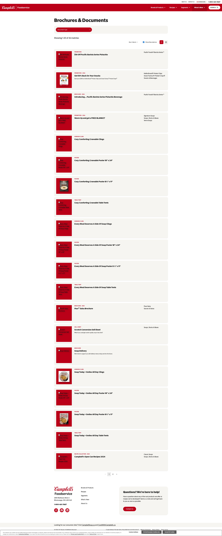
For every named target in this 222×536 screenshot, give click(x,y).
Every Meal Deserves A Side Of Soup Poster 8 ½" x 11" (97, 266)
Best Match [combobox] (132, 42)
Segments (184, 7)
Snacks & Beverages (150, 78)
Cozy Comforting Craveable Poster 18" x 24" (93, 160)
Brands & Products (157, 7)
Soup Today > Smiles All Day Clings (89, 372)
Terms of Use (92, 534)
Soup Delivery (80, 351)
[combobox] (74, 29)
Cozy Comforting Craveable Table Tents (91, 203)
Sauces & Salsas (149, 309)
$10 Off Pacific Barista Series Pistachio (91, 54)
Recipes (172, 7)
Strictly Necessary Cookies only (151, 532)
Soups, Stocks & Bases (151, 118)
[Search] (214, 7)
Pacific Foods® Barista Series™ (154, 52)
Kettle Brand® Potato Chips (153, 73)
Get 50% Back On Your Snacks (87, 76)
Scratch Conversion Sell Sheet (87, 330)
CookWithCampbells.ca (107, 525)
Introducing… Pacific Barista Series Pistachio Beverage (98, 97)
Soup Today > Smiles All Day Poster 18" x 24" (93, 393)
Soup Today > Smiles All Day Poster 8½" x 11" (93, 414)
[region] (111, 533)
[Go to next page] (117, 474)
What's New (198, 7)
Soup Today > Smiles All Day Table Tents (91, 435)
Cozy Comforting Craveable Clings (89, 139)
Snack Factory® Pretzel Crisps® (154, 76)
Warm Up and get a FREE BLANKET (89, 118)
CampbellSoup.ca (88, 525)
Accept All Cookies (169, 532)
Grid (166, 42)
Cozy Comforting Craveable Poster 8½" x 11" (93, 181)
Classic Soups (148, 454)
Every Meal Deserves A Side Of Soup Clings (93, 224)
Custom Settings (133, 532)
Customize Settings (24, 534)
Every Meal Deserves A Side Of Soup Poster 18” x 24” (97, 245)
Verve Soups (148, 120)
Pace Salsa (147, 306)
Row (161, 42)
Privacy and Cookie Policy (77, 534)
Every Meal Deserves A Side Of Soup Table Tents (95, 287)
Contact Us (129, 509)
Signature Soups (149, 116)
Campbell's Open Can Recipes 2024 (89, 457)
